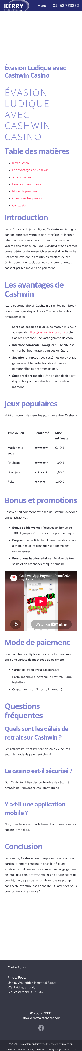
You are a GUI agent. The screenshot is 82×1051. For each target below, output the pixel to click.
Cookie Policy (17, 967)
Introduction (20, 163)
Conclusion (19, 205)
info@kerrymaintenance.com (41, 1018)
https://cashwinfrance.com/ (46, 332)
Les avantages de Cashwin (30, 170)
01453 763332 (41, 1013)
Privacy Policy (17, 978)
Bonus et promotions (26, 184)
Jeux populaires (22, 177)
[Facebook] (41, 1028)
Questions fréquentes (27, 198)
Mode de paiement (25, 191)
